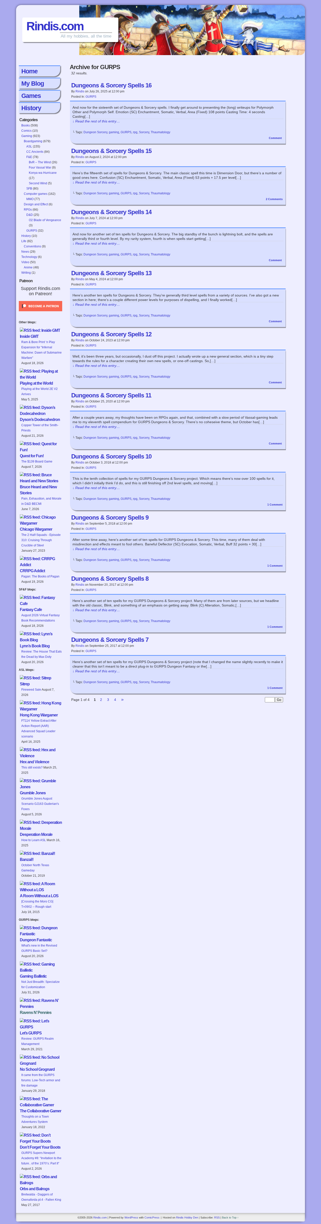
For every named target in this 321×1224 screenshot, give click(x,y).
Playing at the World (36, 383)
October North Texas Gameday (35, 867)
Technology (29, 257)
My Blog (32, 83)
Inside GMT (29, 336)
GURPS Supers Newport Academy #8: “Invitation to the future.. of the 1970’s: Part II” (41, 1158)
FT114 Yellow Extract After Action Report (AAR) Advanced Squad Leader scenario (38, 728)
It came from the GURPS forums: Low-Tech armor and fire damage (40, 1080)
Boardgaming (33, 141)
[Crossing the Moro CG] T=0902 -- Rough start (37, 904)
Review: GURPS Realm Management (37, 1041)
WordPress (131, 1217)
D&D (29, 215)
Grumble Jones (33, 793)
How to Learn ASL (33, 840)
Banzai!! (26, 859)
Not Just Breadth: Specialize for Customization (40, 984)
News (25, 251)
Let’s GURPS (31, 1033)
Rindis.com (55, 26)
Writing (26, 272)
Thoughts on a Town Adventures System (35, 1119)
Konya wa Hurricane (43, 173)
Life (23, 241)
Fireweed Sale (31, 689)
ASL (29, 146)
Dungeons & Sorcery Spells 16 (111, 85)
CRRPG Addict (32, 571)
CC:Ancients (34, 152)
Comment (276, 137)
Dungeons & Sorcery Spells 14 (111, 212)
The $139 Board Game (36, 461)
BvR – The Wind (40, 162)
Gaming (26, 136)
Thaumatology (160, 132)
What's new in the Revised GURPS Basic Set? (39, 948)
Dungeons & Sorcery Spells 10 (111, 456)
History (31, 107)
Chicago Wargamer (36, 529)
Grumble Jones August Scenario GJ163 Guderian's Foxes (40, 804)
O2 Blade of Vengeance (45, 220)
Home (29, 71)
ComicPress (151, 1217)
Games (31, 95)
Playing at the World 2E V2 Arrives (39, 391)
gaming (114, 132)
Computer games (35, 194)
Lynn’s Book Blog (35, 646)
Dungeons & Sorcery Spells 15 (111, 150)
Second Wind (38, 183)
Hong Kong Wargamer (39, 715)
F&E (29, 157)
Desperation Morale (36, 834)
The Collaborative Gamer (40, 1111)
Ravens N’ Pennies (35, 1012)
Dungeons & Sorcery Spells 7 (109, 639)
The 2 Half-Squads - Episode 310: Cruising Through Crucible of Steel (41, 540)
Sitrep (25, 684)
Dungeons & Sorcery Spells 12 (111, 334)
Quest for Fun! (32, 456)
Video (25, 262)
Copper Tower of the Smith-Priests (39, 427)
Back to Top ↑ (230, 1217)
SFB (29, 188)
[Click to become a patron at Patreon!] (40, 313)
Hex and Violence (34, 762)
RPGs (28, 209)
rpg (135, 132)
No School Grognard (37, 1069)
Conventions (32, 246)
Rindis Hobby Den (187, 1217)
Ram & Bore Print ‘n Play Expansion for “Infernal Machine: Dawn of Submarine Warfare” (41, 350)
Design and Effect (36, 204)
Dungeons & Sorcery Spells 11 (111, 395)
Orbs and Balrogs (34, 1189)
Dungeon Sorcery (95, 132)
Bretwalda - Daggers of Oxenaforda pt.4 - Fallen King (41, 1197)
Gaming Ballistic (33, 976)
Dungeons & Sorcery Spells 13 (111, 273)
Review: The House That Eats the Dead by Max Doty (41, 654)
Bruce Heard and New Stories (38, 490)
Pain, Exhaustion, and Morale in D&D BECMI (41, 501)
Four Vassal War (40, 167)
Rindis (79, 91)
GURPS (31, 230)
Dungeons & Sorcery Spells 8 (109, 578)
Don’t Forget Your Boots (40, 1147)
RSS (217, 1217)
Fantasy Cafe (31, 609)
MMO (30, 199)
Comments (274, 199)
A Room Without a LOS (39, 896)
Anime (28, 267)
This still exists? (32, 767)
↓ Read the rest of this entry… (96, 121)
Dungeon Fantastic (36, 940)
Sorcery (144, 132)
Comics (26, 130)
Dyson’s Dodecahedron (40, 419)
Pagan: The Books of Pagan (40, 576)
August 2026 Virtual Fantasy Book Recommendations (40, 618)
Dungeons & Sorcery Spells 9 (109, 517)
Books (25, 125)
